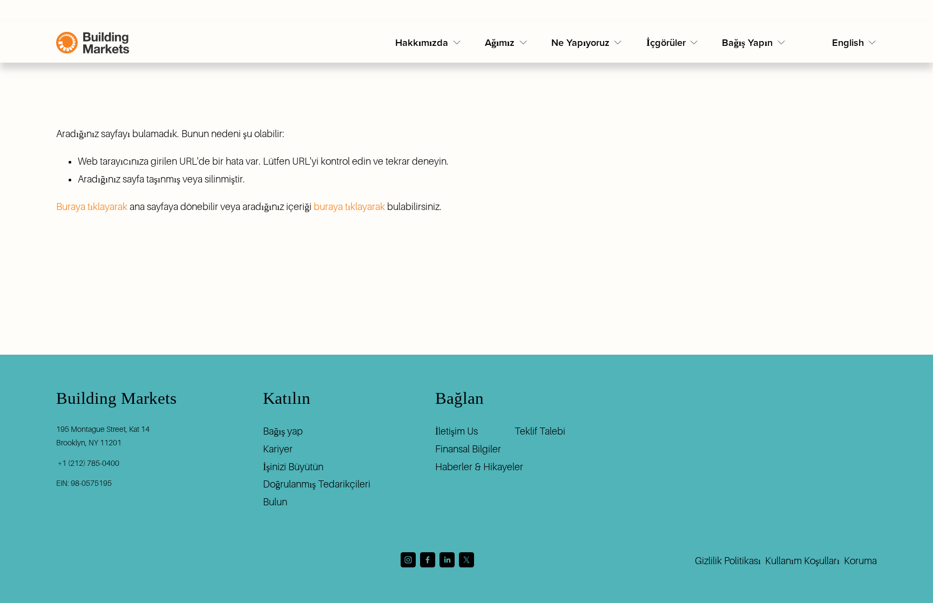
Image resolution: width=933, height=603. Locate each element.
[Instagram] (408, 559)
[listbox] (854, 43)
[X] (466, 559)
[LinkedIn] (447, 559)
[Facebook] (427, 559)
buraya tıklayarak (349, 206)
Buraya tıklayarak (91, 206)
